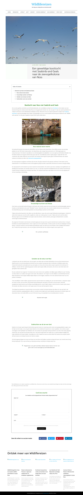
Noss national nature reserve (23, 92)
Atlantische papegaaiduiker (34, 158)
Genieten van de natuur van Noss (24, 96)
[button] (69, 86)
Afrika (22, 12)
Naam (16, 414)
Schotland (55, 108)
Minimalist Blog (46, 493)
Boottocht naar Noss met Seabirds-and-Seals (24, 90)
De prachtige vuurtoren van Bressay (24, 94)
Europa (32, 12)
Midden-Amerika (40, 12)
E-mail (44, 414)
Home (9, 12)
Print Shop (59, 12)
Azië (27, 12)
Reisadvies (15, 12)
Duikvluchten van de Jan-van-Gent (24, 99)
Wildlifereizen (41, 4)
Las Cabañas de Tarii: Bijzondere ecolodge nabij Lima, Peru (54, 471)
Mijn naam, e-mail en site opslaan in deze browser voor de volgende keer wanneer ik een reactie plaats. (41, 425)
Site (15, 420)
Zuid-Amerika (50, 12)
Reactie (16, 398)
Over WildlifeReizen (69, 12)
